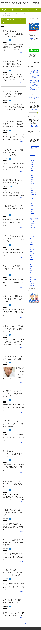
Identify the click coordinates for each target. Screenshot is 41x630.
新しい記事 (3, 623)
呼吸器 (32, 164)
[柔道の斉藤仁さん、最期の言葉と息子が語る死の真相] (9, 375)
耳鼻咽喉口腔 (33, 194)
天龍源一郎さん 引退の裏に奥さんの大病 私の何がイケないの (13, 328)
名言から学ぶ (32, 227)
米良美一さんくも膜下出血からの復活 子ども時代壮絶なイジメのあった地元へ (13, 93)
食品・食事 (32, 283)
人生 (10, 40)
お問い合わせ (36, 9)
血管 (32, 205)
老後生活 (31, 268)
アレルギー (33, 158)
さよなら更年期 (34, 109)
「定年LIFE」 (31, 38)
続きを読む (22, 52)
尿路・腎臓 (33, 168)
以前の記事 (24, 623)
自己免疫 (31, 270)
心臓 (32, 170)
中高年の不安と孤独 (12, 10)
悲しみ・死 (32, 253)
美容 (31, 266)
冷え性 (31, 244)
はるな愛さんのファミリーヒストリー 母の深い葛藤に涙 (13, 208)
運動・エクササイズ (33, 277)
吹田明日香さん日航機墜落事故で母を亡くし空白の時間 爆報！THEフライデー (13, 124)
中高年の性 (32, 236)
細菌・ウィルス (34, 192)
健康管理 (33, 160)
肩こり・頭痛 (33, 198)
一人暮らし (32, 221)
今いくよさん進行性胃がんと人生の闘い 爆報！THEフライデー (13, 542)
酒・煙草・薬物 (33, 279)
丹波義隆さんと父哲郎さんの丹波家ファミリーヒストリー (13, 268)
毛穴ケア (31, 257)
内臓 (32, 162)
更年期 (32, 173)
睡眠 (32, 185)
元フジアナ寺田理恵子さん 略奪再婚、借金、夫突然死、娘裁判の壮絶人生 (14, 63)
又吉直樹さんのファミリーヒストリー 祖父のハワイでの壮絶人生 (13, 393)
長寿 (31, 281)
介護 (31, 240)
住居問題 (31, 242)
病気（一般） (32, 155)
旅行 (31, 255)
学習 (31, 251)
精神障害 (33, 188)
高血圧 (32, 213)
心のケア (31, 216)
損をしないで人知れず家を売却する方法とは (35, 126)
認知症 (32, 207)
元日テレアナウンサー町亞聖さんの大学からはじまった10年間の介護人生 (13, 152)
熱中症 (32, 177)
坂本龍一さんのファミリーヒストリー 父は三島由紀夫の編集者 (34, 81)
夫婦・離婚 (32, 247)
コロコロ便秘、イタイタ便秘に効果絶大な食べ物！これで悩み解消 (34, 88)
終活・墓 (31, 264)
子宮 (32, 166)
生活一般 (31, 259)
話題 (31, 274)
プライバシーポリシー (28, 10)
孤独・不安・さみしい (34, 249)
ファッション (32, 234)
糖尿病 (32, 190)
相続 (31, 262)
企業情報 (20, 9)
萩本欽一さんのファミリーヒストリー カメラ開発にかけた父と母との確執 (13, 572)
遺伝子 (32, 209)
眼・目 (32, 183)
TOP (12, 13)
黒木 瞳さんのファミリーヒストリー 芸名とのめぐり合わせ (13, 453)
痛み (32, 179)
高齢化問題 (32, 285)
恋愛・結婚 (32, 223)
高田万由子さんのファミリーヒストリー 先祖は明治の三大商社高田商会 (13, 33)
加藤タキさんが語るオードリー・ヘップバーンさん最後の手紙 (13, 238)
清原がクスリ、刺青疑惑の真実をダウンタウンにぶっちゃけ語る (13, 298)
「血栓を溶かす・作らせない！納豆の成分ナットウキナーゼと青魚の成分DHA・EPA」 (35, 146)
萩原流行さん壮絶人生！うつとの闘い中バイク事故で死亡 (13, 512)
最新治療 (33, 175)
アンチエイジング (33, 229)
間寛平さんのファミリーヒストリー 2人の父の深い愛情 (13, 483)
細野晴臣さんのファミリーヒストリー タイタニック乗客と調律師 (13, 423)
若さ (31, 272)
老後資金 (31, 225)
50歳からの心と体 (5, 10)
